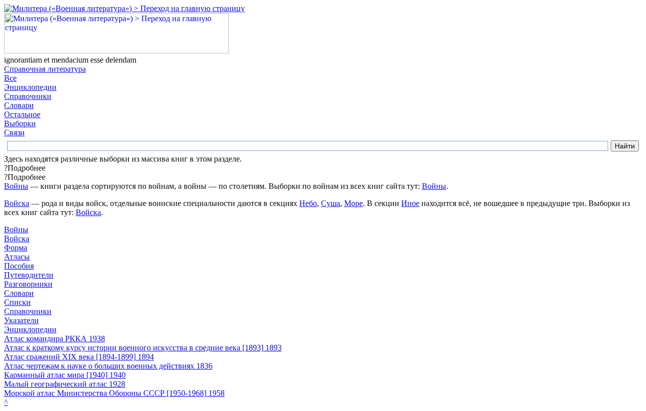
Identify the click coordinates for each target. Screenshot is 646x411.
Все (10, 78)
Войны (16, 186)
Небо (308, 203)
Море (353, 203)
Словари (19, 105)
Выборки (20, 123)
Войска (16, 203)
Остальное (22, 114)
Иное (410, 203)
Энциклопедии (30, 87)
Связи (14, 132)
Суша (330, 203)
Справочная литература (45, 69)
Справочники (27, 96)
